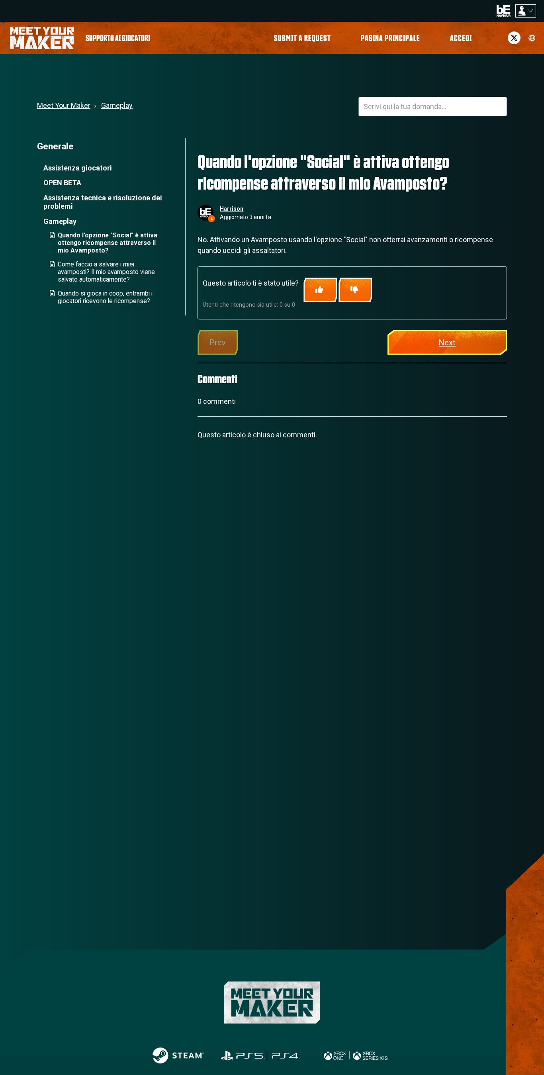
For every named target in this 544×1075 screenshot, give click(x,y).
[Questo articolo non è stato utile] (355, 290)
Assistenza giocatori (77, 168)
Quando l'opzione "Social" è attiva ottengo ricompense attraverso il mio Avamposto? (107, 242)
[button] (461, 38)
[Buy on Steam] (178, 1055)
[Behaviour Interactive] (504, 10)
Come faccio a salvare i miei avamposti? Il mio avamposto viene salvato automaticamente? (106, 271)
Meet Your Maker (63, 105)
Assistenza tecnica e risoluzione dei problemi (102, 202)
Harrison (231, 209)
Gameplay (117, 105)
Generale (55, 146)
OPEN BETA (62, 182)
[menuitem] (118, 38)
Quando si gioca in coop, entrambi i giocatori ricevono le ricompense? (105, 297)
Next (447, 342)
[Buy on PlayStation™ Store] (261, 1055)
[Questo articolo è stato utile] (320, 290)
